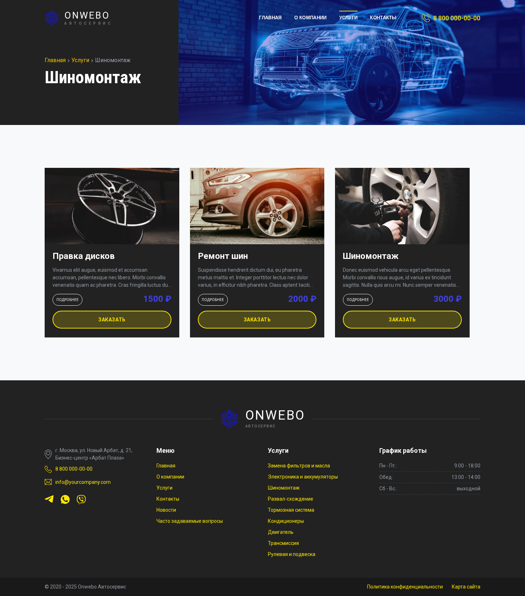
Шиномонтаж (284, 488)
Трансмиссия (283, 543)
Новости (166, 510)
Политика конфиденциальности (405, 587)
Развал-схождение (290, 499)
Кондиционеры (286, 521)
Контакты (383, 17)
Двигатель (281, 532)
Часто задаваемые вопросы (189, 521)
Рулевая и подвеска (291, 554)
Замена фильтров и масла (299, 466)
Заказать (111, 319)
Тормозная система (291, 510)
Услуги (348, 17)
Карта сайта (466, 587)
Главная (270, 17)
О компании (310, 17)
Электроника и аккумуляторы (303, 477)
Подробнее (67, 300)
